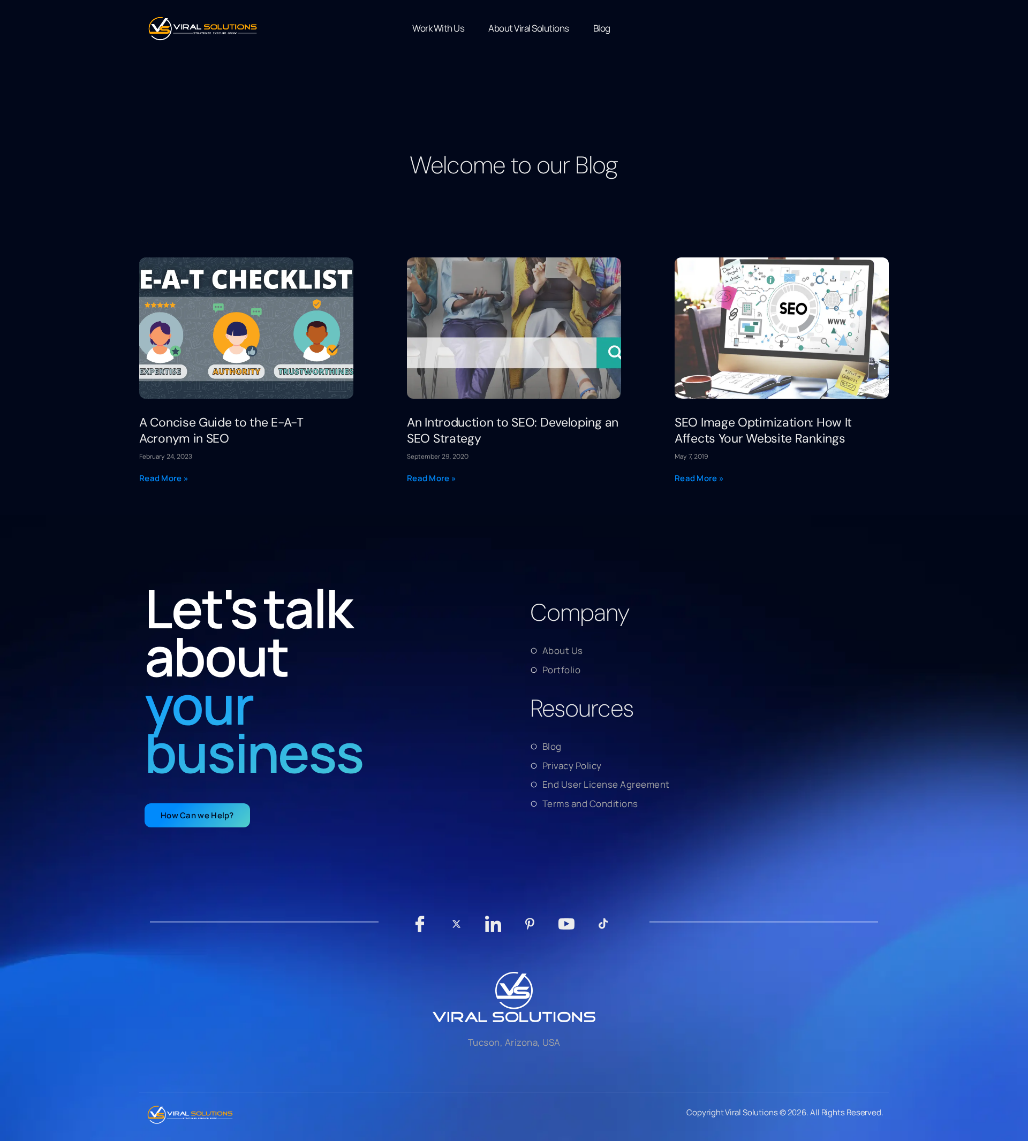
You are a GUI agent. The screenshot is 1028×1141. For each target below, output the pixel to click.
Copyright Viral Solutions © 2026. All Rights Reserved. (784, 1112)
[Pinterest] (530, 929)
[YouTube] (567, 929)
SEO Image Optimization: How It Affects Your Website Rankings (763, 430)
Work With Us (438, 28)
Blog (601, 28)
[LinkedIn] (493, 929)
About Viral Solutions (528, 28)
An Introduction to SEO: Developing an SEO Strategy (512, 430)
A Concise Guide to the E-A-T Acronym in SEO (221, 430)
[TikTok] (603, 929)
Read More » (163, 478)
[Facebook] (420, 929)
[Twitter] (456, 929)
